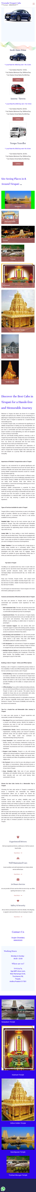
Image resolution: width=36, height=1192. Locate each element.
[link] (18, 9)
